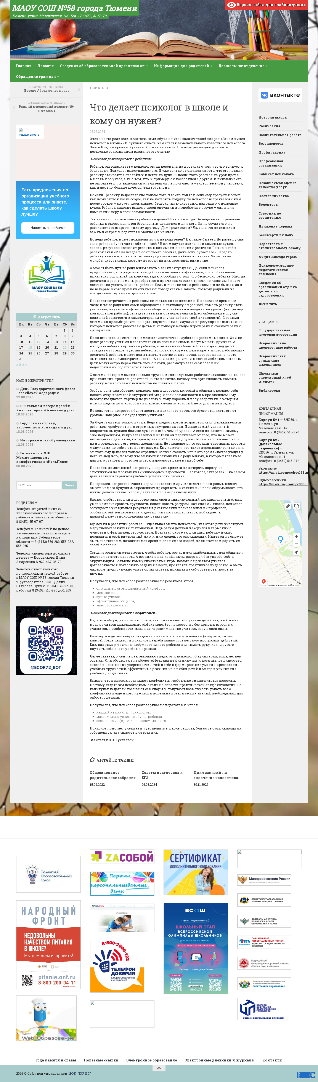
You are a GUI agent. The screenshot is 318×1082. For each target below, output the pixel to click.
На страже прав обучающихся (47, 440)
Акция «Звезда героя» (278, 257)
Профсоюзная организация (271, 163)
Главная (23, 65)
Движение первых (275, 226)
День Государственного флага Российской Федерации (45, 390)
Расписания (269, 126)
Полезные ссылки (101, 1060)
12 (38, 342)
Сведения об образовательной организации (102, 65)
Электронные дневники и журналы (220, 1060)
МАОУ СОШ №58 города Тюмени (74, 8)
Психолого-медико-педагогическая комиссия (276, 269)
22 (65, 347)
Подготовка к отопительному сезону (280, 246)
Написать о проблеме (48, 228)
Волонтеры (269, 204)
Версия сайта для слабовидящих (271, 4)
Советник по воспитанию (270, 215)
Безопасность (271, 143)
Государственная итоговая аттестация (278, 332)
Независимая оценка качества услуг (278, 185)
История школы (273, 117)
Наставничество (274, 196)
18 (30, 347)
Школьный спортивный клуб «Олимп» (275, 377)
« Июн (21, 364)
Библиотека (269, 390)
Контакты (272, 1060)
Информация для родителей (181, 65)
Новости (45, 65)
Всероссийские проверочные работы (278, 345)
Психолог (100, 88)
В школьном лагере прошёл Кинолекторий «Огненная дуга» (45, 408)
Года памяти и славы (55, 1060)
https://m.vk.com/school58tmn (285, 472)
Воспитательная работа (280, 135)
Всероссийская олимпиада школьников (272, 360)
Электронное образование (151, 1060)
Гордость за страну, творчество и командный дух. (44, 425)
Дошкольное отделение (241, 65)
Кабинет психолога (276, 174)
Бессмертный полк (276, 235)
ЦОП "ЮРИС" (79, 1073)
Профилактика (272, 152)
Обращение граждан (36, 76)
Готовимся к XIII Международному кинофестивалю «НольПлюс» (42, 457)
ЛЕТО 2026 (268, 304)
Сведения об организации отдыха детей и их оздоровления (278, 289)
